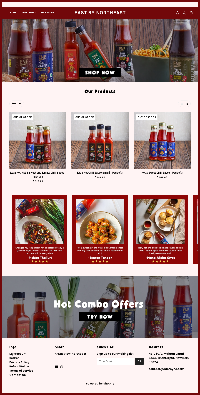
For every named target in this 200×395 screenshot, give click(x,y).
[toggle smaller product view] (187, 104)
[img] (56, 366)
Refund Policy (19, 366)
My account (18, 354)
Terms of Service (21, 371)
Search (14, 358)
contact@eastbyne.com (166, 369)
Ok (139, 361)
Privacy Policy (19, 362)
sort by (16, 104)
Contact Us (17, 375)
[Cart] (191, 13)
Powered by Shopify (100, 383)
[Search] (184, 13)
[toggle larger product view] (181, 104)
